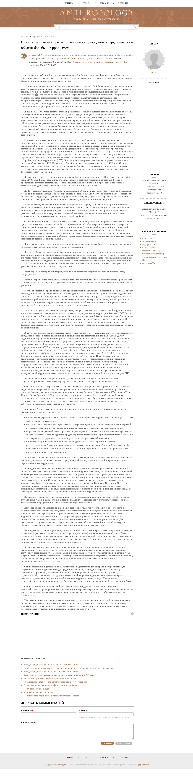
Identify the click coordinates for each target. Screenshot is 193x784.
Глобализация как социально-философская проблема (50, 685)
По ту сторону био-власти (37, 688)
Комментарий (29, 722)
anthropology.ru (60, 765)
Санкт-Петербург (83, 61)
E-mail (83, 710)
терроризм (147, 244)
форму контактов (142, 765)
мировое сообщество (151, 254)
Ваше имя (27, 710)
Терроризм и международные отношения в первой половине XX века (59, 674)
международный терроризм (154, 257)
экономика (147, 241)
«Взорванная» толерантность (38, 692)
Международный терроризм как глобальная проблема (51, 671)
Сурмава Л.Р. (49, 36)
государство (147, 238)
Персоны (103, 3)
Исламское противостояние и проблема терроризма (50, 678)
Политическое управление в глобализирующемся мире (51, 695)
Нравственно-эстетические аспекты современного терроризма (55, 681)
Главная (25, 36)
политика (146, 263)
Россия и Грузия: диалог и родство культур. (68, 58)
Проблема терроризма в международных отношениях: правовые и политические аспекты (69, 668)
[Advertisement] (77, 636)
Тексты (86, 3)
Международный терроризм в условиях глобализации (51, 664)
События (69, 3)
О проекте (122, 3)
